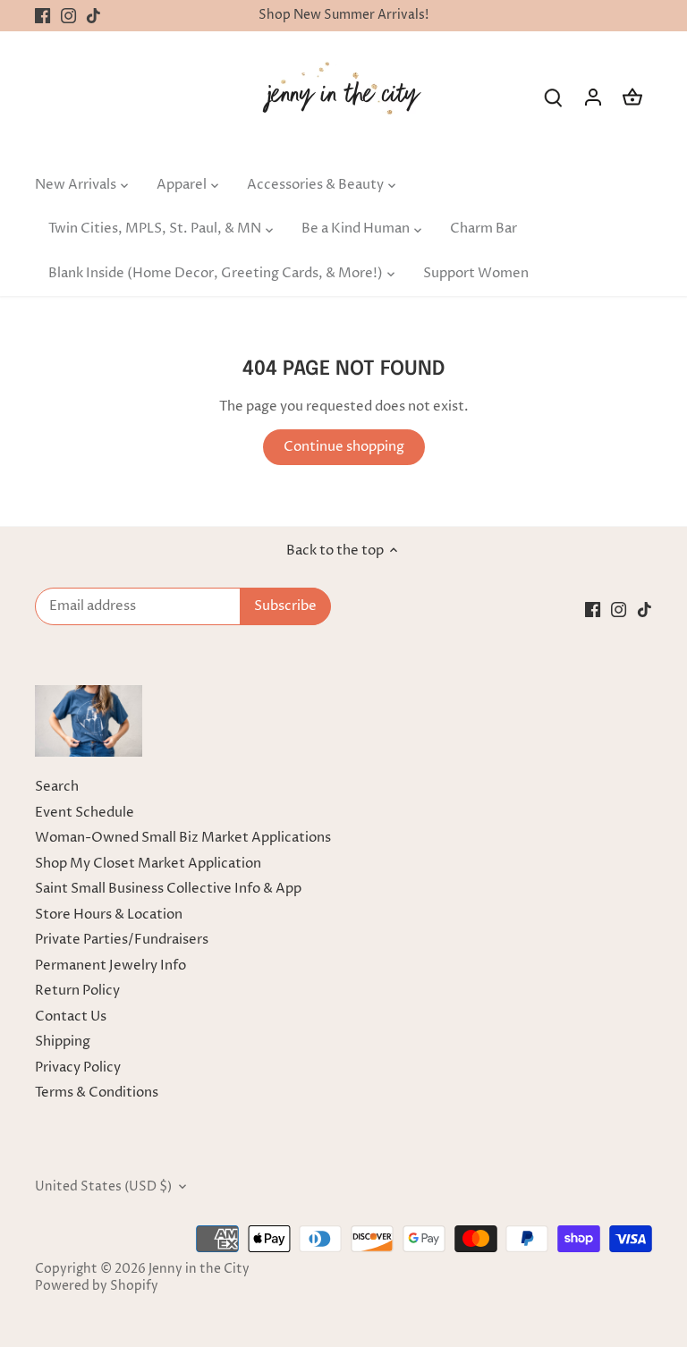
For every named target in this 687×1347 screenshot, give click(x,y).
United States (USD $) (103, 1187)
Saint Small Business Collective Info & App (168, 888)
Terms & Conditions (96, 1092)
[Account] (593, 97)
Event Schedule (84, 812)
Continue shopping (344, 446)
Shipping (62, 1041)
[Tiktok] (93, 15)
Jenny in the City (199, 1269)
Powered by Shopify (96, 1286)
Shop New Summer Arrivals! (343, 15)
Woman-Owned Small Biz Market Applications (183, 837)
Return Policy (77, 990)
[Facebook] (42, 15)
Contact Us (70, 1016)
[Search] (553, 97)
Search (57, 786)
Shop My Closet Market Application (148, 863)
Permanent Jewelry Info (110, 965)
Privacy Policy (78, 1067)
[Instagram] (68, 15)
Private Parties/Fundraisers (121, 939)
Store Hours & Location (108, 914)
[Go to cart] (632, 97)
